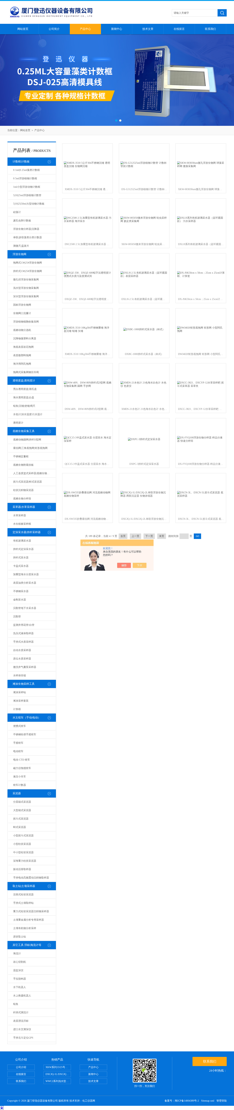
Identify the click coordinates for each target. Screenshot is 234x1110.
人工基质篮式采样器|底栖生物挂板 (32, 473)
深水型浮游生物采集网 (26, 296)
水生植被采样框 (22, 523)
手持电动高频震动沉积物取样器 (31, 877)
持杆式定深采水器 (23, 549)
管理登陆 (221, 1100)
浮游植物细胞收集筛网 (26, 321)
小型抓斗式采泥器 (23, 835)
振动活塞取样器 (22, 869)
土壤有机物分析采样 (24, 928)
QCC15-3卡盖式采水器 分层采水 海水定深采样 (87, 464)
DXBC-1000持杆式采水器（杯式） (144, 354)
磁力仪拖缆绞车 (22, 768)
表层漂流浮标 (21, 1021)
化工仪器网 (88, 1100)
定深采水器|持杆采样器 (27, 532)
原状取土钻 (19, 936)
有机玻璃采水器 (22, 540)
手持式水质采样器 (23, 641)
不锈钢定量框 (21, 456)
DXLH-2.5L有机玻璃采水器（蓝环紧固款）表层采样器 (144, 299)
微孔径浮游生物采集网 (26, 279)
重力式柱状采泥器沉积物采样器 (31, 911)
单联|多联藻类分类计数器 (27, 237)
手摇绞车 (18, 743)
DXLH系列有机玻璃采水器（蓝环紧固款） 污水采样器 (201, 244)
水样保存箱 (19, 675)
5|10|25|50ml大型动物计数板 (28, 203)
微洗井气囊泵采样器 (24, 667)
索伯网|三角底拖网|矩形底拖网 (30, 448)
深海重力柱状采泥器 (24, 860)
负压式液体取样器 (23, 633)
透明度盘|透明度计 (24, 380)
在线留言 (179, 28)
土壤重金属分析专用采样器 (28, 919)
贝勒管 (17, 616)
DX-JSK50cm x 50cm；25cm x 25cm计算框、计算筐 (201, 299)
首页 (123, 536)
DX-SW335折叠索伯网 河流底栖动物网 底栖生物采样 (87, 519)
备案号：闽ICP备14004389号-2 (182, 1100)
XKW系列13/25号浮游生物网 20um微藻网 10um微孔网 (58, 1067)
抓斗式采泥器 (21, 818)
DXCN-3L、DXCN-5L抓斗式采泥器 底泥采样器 (201, 519)
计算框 (17, 709)
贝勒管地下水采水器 (24, 608)
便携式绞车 (19, 726)
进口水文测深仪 (22, 1029)
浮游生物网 (19, 254)
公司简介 (54, 28)
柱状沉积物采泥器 (23, 490)
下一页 (149, 536)
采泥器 (17, 793)
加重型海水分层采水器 (26, 574)
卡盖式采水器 (21, 566)
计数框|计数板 (21, 161)
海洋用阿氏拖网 (22, 363)
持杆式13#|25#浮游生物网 (27, 271)
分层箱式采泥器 (22, 801)
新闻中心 (116, 28)
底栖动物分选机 (22, 330)
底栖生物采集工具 (24, 431)
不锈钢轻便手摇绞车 (24, 734)
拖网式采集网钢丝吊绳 (26, 372)
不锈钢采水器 (21, 591)
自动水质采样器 (22, 650)
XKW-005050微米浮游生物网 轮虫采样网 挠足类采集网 (144, 244)
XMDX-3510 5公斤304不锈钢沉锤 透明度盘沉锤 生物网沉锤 (87, 189)
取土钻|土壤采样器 (24, 886)
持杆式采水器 (21, 557)
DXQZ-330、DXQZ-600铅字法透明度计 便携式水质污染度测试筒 (87, 299)
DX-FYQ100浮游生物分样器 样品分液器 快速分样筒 (201, 464)
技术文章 (147, 28)
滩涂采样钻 (19, 692)
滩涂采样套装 (21, 700)
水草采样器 (19, 515)
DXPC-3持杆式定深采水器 (144, 464)
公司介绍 (21, 1067)
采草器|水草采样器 (24, 506)
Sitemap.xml (207, 1100)
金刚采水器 (19, 599)
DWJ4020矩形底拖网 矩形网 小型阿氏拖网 (201, 354)
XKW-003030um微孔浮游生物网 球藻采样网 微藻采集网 (201, 189)
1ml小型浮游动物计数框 (26, 187)
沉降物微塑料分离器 (24, 338)
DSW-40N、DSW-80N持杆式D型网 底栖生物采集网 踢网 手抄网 (87, 409)
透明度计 (18, 422)
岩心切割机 (19, 962)
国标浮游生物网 (22, 304)
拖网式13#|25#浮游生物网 (27, 262)
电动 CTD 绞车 (21, 759)
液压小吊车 (19, 776)
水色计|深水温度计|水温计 (27, 414)
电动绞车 (18, 751)
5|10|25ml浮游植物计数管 (27, 195)
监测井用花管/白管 (23, 625)
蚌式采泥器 (19, 827)
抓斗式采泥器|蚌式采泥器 (27, 481)
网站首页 (22, 28)
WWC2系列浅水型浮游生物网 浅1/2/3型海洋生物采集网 (58, 1081)
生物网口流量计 (22, 313)
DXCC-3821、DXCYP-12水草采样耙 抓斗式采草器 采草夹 (201, 409)
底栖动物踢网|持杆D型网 (27, 439)
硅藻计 (17, 212)
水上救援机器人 (22, 995)
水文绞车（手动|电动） (27, 717)
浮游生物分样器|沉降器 (26, 229)
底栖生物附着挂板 (23, 465)
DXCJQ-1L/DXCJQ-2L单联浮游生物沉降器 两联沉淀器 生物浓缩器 (144, 519)
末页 (161, 536)
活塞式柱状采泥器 (23, 894)
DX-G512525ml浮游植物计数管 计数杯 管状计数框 (144, 189)
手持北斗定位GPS (23, 1037)
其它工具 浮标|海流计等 (27, 945)
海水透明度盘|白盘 (23, 397)
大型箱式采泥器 (22, 810)
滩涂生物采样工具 (24, 683)
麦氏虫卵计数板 (22, 220)
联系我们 (210, 28)
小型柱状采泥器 (22, 844)
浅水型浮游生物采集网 (26, 288)
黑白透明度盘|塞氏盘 (25, 389)
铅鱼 (15, 1004)
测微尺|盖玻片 (21, 245)
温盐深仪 (18, 970)
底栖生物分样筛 (22, 498)
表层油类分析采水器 (24, 582)
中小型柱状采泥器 (23, 852)
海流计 (17, 953)
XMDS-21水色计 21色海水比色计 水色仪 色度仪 (144, 409)
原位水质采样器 (22, 658)
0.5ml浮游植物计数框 (25, 178)
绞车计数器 (19, 785)
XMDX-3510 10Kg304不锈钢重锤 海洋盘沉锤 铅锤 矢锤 (87, 354)
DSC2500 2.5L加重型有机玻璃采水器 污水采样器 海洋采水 (87, 244)
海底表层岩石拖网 (23, 347)
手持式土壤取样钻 (23, 903)
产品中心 (85, 28)
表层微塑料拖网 (22, 355)
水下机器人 (19, 987)
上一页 (135, 536)
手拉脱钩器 (19, 978)
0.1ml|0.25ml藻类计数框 (26, 170)
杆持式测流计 (21, 1012)
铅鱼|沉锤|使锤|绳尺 (24, 406)
